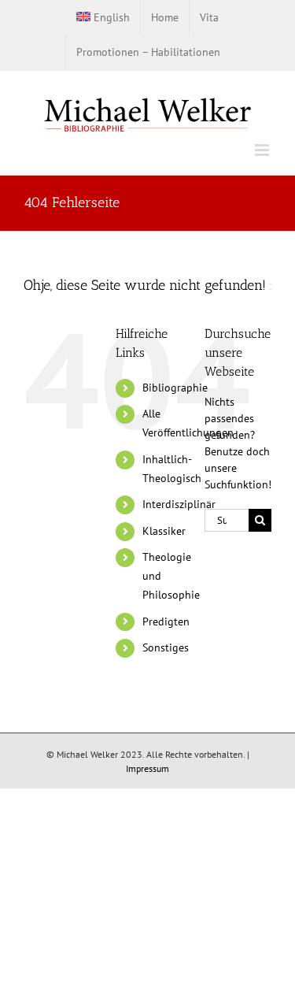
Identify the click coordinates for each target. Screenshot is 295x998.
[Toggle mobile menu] (263, 150)
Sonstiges (165, 647)
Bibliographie (175, 387)
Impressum (147, 768)
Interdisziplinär (179, 504)
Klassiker (164, 531)
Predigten (166, 621)
